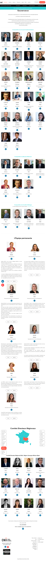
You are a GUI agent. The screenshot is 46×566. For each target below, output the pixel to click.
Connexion (36, 2)
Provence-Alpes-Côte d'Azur (3, 452)
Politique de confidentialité (34, 546)
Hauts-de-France (3, 434)
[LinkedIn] (2, 281)
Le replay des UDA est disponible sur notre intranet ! (23, 8)
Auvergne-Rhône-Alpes (3, 448)
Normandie (41, 445)
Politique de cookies (35, 549)
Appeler (14, 281)
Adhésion (14, 2)
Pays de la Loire (41, 442)
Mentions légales (34, 540)
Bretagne (41, 439)
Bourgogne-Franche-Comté (3, 444)
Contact (29, 2)
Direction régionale (32, 5)
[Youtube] (2, 284)
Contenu (10, 2)
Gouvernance (25, 5)
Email (8, 281)
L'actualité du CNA (40, 5)
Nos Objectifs (18, 5)
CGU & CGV (35, 542)
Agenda (23, 2)
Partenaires (18, 2)
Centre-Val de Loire (4, 440)
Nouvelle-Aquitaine (41, 434)
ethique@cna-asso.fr (31, 206)
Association (5, 2)
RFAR (25, 2)
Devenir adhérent (42, 2)
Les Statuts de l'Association (34, 544)
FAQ (36, 539)
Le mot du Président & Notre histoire (6, 5)
